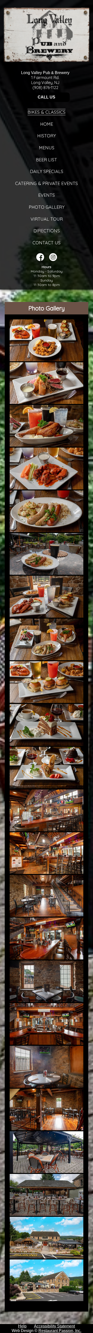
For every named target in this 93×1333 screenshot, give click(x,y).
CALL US (46, 97)
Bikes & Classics (46, 112)
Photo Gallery (46, 207)
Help (22, 1326)
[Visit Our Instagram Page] (53, 260)
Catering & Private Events (46, 183)
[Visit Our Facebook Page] (40, 260)
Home (46, 124)
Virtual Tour (47, 219)
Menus (46, 148)
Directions (46, 231)
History (46, 136)
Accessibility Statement (54, 1326)
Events (46, 195)
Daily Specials (46, 171)
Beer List (46, 160)
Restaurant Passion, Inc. (59, 1331)
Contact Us (46, 243)
